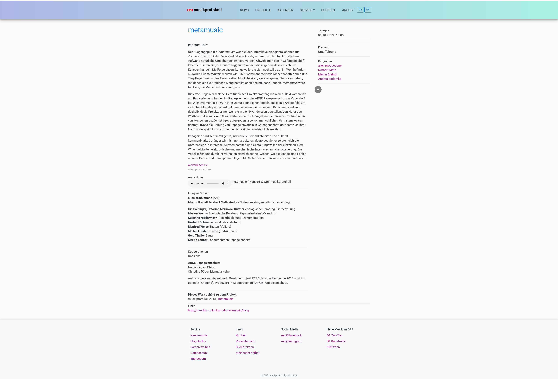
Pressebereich (245, 341)
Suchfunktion (245, 347)
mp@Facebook (291, 335)
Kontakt (241, 335)
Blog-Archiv (198, 341)
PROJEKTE (263, 10)
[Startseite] (210, 10)
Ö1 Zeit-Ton (335, 335)
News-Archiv (199, 335)
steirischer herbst (248, 353)
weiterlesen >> (198, 165)
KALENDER (285, 10)
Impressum (198, 358)
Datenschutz (199, 353)
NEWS (244, 10)
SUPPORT (328, 10)
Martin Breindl (327, 74)
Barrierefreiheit (200, 347)
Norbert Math (327, 70)
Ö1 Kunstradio (336, 341)
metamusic (225, 299)
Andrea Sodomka (329, 79)
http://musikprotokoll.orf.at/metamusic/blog (218, 310)
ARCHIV (348, 10)
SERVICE (306, 10)
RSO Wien (333, 347)
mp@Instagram (291, 341)
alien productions (330, 65)
